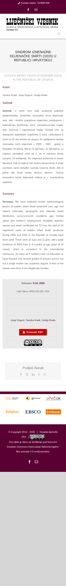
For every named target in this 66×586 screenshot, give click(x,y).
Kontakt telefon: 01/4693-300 (35, 3)
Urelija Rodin (49, 320)
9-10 (35, 283)
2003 (42, 283)
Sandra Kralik (33, 320)
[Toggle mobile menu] (59, 33)
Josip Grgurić (17, 320)
